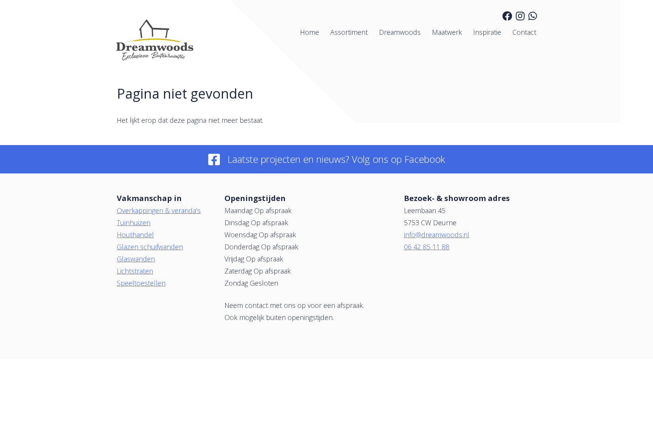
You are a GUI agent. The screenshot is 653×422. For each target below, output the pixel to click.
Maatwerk (447, 32)
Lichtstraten (135, 270)
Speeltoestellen (141, 283)
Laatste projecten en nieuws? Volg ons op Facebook (336, 159)
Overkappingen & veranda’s (159, 210)
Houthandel (135, 234)
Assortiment (349, 32)
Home (309, 32)
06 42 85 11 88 (426, 246)
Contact (524, 32)
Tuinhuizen (133, 222)
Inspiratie (487, 32)
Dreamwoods (400, 32)
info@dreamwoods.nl (436, 234)
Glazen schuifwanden (150, 246)
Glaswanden (136, 258)
